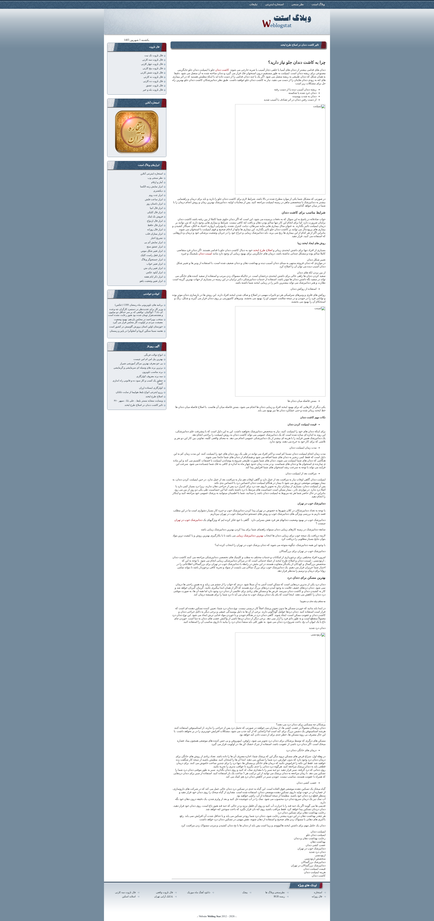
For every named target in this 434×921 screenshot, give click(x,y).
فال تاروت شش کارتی (151, 72)
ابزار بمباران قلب (154, 234)
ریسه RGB (279, 896)
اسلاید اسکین (129, 896)
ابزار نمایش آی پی (153, 242)
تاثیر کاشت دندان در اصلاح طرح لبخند (300, 45)
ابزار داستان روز (154, 203)
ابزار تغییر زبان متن (153, 268)
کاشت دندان (222, 69)
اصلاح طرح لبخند (262, 250)
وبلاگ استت (318, 4)
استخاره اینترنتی (274, 4)
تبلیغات (253, 4)
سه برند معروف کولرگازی (149, 376)
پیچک (245, 892)
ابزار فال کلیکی (155, 212)
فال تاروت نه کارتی (153, 77)
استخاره (318, 892)
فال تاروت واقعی (164, 892)
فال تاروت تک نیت (153, 55)
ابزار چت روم (156, 195)
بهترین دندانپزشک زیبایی (249, 535)
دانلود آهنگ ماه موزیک (198, 892)
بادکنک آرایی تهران (163, 896)
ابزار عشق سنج (155, 246)
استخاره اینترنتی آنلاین (151, 173)
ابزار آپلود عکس (154, 272)
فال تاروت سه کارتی (152, 60)
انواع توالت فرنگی (153, 355)
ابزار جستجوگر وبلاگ (152, 259)
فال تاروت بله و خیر (153, 90)
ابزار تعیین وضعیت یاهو (151, 281)
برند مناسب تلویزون (152, 372)
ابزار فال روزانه (155, 229)
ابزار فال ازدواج (155, 221)
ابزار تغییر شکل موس (152, 251)
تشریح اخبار (157, 238)
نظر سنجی (297, 4)
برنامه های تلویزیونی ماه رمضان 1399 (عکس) (139, 305)
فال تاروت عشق (154, 85)
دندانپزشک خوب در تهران (188, 520)
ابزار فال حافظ (155, 225)
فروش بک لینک (155, 216)
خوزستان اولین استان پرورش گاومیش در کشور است (136, 326)
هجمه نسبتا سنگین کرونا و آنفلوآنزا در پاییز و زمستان (136, 331)
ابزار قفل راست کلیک (152, 255)
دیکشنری (158, 191)
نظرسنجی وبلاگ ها (275, 892)
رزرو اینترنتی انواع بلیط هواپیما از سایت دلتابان (139, 392)
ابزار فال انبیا (156, 208)
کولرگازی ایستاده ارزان (151, 388)
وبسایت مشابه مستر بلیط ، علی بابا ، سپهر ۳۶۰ (138, 400)
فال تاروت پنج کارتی (153, 68)
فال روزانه (317, 896)
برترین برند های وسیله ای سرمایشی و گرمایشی (138, 368)
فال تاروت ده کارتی (153, 81)
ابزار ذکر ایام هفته (153, 276)
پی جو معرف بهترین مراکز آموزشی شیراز (141, 363)
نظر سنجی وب (155, 178)
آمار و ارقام (157, 182)
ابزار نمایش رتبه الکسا (151, 186)
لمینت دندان (205, 253)
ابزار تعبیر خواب (154, 264)
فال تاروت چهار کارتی (152, 64)
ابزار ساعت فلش (154, 199)
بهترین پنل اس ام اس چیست (148, 359)
